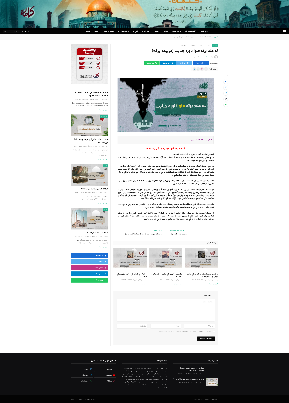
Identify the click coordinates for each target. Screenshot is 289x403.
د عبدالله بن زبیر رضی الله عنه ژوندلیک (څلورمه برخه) (143, 234)
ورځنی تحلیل (176, 31)
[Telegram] (226, 93)
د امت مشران (124, 31)
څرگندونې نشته (195, 57)
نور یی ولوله (213, 284)
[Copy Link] (226, 99)
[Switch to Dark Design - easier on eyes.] (80, 31)
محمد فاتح (207, 57)
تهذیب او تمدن (109, 31)
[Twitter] (226, 87)
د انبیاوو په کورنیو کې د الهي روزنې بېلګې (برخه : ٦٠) (132, 275)
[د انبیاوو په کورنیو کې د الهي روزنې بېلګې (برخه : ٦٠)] (130, 258)
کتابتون (87, 31)
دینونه (156, 31)
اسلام (166, 31)
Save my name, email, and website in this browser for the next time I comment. (184, 332)
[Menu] (284, 31)
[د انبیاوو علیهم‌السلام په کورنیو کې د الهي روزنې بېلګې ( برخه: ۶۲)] (201, 258)
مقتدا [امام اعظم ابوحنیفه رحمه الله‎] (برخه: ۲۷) (91, 141)
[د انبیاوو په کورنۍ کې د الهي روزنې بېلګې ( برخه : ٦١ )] (165, 258)
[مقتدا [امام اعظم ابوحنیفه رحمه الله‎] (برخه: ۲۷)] (89, 125)
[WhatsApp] (226, 104)
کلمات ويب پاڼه (190, 31)
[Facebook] (226, 81)
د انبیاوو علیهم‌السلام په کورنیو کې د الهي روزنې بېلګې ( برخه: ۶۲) (202, 275)
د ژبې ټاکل (204, 31)
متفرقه (215, 45)
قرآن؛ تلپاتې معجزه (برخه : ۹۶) (94, 188)
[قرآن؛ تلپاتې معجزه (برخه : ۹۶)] (89, 175)
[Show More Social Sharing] (141, 63)
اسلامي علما (103, 116)
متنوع (96, 31)
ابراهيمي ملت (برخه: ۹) (97, 232)
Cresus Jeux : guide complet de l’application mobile (91, 94)
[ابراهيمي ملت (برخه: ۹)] (89, 218)
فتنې (136, 31)
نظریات (146, 31)
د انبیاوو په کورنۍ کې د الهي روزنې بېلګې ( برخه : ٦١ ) (166, 275)
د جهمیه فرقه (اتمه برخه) (178, 234)
